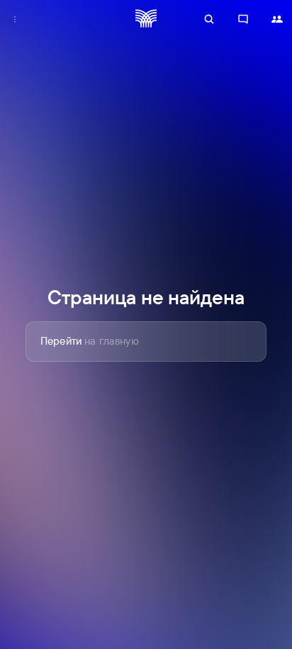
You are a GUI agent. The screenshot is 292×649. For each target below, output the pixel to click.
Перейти (89, 341)
